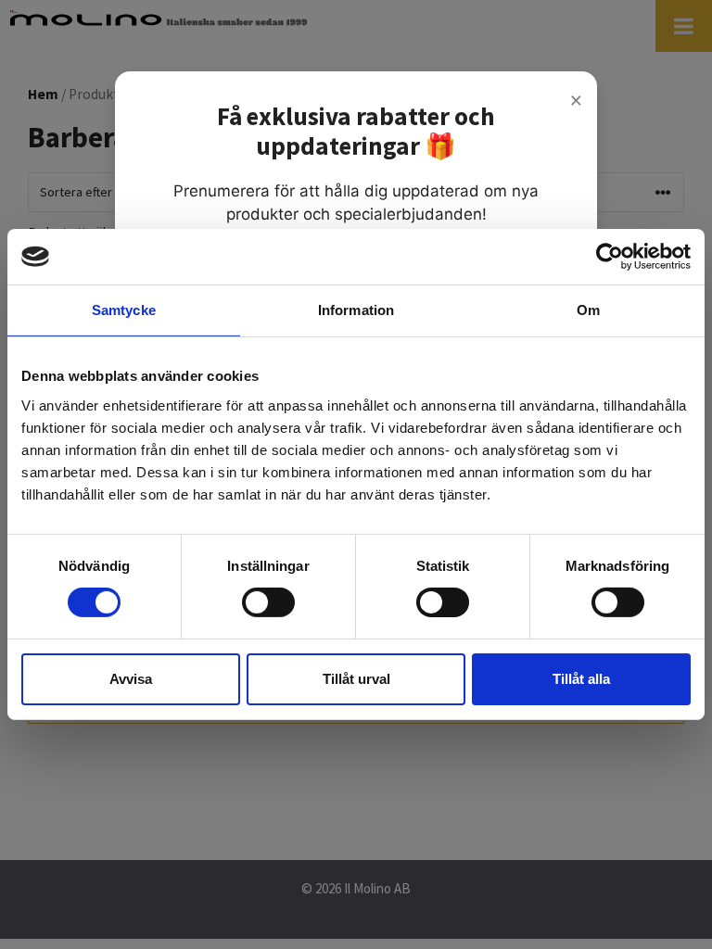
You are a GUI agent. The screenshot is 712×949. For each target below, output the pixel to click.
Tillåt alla (581, 679)
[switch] (268, 602)
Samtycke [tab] (124, 310)
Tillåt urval (356, 679)
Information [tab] (356, 310)
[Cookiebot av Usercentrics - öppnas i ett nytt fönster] (609, 257)
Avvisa (130, 679)
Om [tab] (588, 310)
